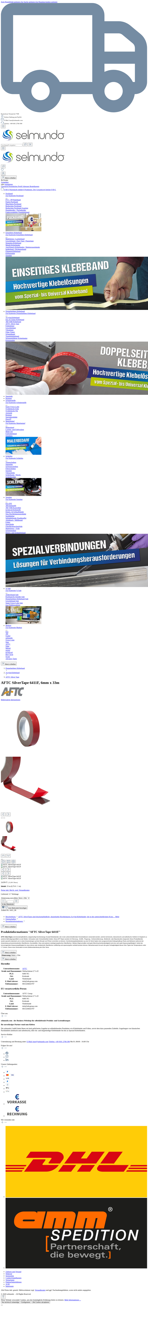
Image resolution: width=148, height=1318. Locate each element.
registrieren (9, 184)
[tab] (62, 917)
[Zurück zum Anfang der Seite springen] (3, 1297)
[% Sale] (23, 623)
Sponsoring (10, 1276)
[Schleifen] (23, 495)
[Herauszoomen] (3, 862)
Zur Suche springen (28, 2)
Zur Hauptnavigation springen (46, 2)
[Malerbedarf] (23, 454)
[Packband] (23, 231)
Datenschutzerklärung (14, 1282)
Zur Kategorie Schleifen (14, 458)
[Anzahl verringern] (3, 901)
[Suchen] (25, 144)
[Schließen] (2, 859)
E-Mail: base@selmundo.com (37, 1042)
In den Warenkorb (8, 904)
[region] (74, 790)
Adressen (26, 186)
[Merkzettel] (2, 170)
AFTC (24, 969)
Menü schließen (10, 178)
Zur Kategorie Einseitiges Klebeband (19, 235)
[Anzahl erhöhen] (16, 901)
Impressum (10, 1286)
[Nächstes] (8, 814)
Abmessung (9, 898)
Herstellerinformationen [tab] (14, 921)
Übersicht (4, 186)
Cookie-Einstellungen (13, 1278)
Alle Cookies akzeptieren (40, 1302)
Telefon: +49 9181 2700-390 (59, 1042)
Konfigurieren (25, 1302)
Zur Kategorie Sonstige (14, 499)
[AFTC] (74, 691)
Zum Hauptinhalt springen (11, 2)
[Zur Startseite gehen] (33, 142)
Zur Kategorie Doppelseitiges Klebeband (20, 313)
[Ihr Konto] (3, 173)
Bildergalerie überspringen (10, 700)
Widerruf (9, 1274)
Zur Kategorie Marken (14, 628)
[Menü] (3, 126)
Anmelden (5, 182)
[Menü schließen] (6, 198)
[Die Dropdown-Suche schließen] (30, 144)
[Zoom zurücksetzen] (8, 862)
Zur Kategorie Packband (14, 196)
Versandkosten (40, 1290)
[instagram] (7, 1057)
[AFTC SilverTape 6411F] (28, 728)
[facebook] (7, 1054)
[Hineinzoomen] (13, 862)
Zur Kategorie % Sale (13, 591)
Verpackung (10, 1280)
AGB (8, 1284)
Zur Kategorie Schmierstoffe (16, 403)
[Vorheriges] (3, 814)
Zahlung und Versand (13, 1272)
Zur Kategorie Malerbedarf (15, 423)
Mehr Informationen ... (72, 1300)
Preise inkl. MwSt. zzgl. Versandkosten (15, 890)
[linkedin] (7, 1060)
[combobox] (11, 145)
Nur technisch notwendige (10, 1302)
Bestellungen (34, 186)
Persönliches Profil (15, 186)
